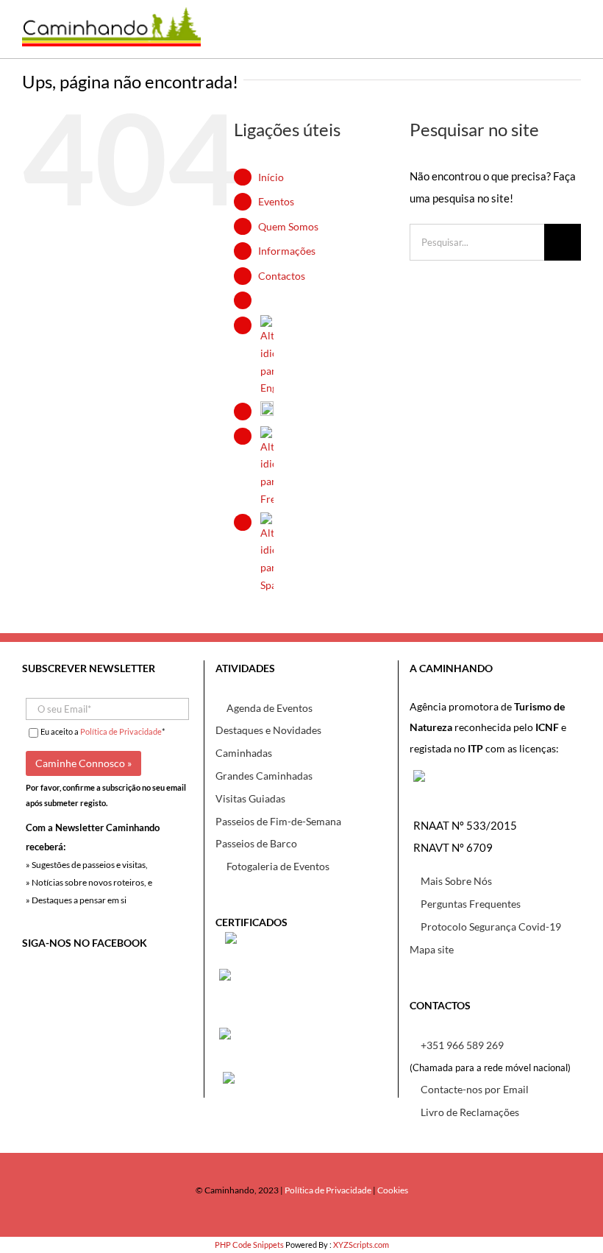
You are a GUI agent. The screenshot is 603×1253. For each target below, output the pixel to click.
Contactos (281, 275)
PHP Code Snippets (249, 1244)
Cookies (392, 1190)
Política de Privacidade (121, 731)
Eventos (276, 201)
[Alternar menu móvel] (570, 36)
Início (271, 177)
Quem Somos (288, 226)
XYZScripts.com (361, 1244)
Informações (286, 250)
